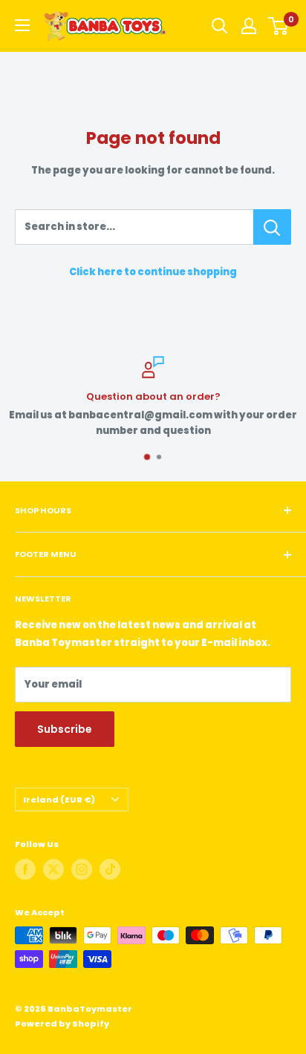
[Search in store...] (272, 227)
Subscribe (64, 729)
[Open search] (220, 26)
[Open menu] (22, 25)
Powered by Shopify (62, 1024)
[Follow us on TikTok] (110, 869)
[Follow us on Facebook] (25, 869)
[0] (279, 26)
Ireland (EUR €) (59, 800)
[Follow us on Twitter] (53, 869)
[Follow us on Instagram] (81, 869)
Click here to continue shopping (153, 272)
